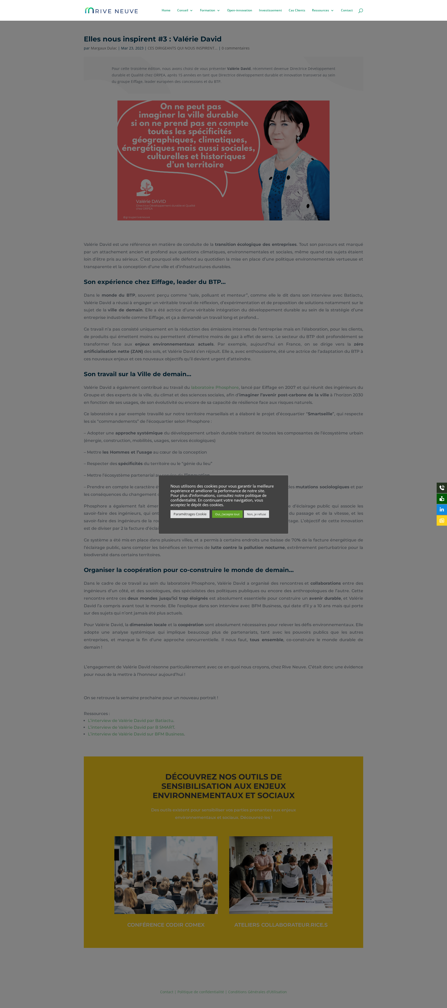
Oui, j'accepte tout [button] (227, 514)
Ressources (320, 10)
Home (166, 10)
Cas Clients (297, 10)
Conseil (182, 10)
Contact (347, 10)
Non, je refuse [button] (256, 514)
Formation (207, 10)
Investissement (270, 10)
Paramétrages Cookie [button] (190, 514)
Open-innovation (239, 10)
